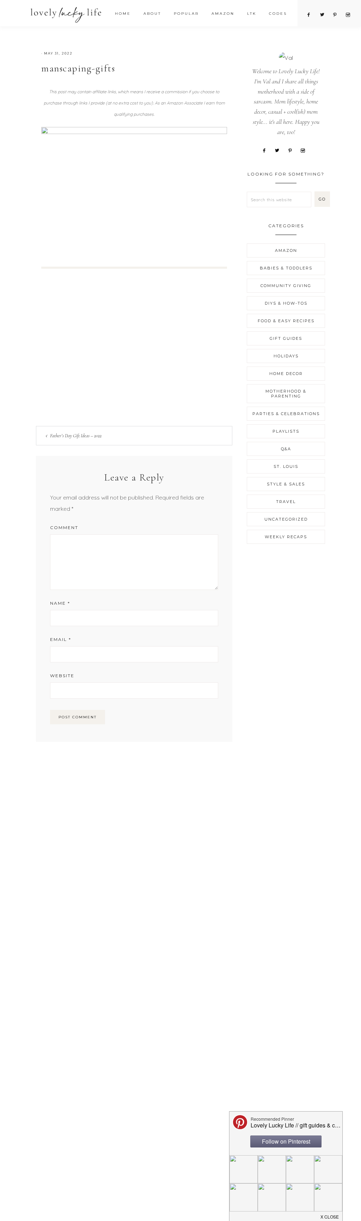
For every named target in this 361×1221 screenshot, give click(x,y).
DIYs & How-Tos (286, 303)
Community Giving (286, 285)
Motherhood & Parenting (285, 394)
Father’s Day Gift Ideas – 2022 (76, 436)
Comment (64, 527)
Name (60, 603)
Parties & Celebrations (286, 413)
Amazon (286, 250)
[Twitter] (280, 149)
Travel (286, 501)
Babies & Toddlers (286, 268)
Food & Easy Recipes (286, 320)
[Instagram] (305, 149)
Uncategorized (286, 519)
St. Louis (286, 466)
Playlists (286, 431)
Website (62, 675)
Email (60, 639)
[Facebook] (267, 149)
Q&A (286, 448)
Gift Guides (286, 338)
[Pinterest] (292, 149)
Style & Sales (286, 484)
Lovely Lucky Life (66, 14)
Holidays (286, 356)
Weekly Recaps (286, 536)
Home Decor (286, 373)
